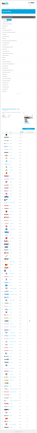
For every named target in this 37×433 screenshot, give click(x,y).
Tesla (10, 164)
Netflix (10, 217)
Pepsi (10, 270)
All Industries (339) (5, 21)
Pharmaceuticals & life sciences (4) (7, 70)
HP (10, 365)
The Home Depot (12, 158)
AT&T (10, 161)
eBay (10, 421)
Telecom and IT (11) (5, 82)
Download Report (28, 128)
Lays (10, 412)
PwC (10, 255)
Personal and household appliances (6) (8, 63)
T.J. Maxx (11, 403)
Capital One (11, 291)
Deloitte (11, 214)
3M (10, 418)
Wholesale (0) (4, 91)
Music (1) (3, 59)
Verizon (11, 152)
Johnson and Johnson (13, 326)
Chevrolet (11, 344)
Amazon (11, 137)
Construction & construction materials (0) (8, 32)
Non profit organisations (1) (6, 61)
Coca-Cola (11, 187)
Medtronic (11, 415)
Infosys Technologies (13, 335)
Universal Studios (12, 332)
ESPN (10, 409)
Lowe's (11, 196)
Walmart (11, 146)
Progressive (11, 347)
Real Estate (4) (4, 74)
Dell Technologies (12, 261)
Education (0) (4, 34)
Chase (11, 208)
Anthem (11, 282)
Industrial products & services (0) (7, 53)
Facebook (11, 149)
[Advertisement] (18, 100)
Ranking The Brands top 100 (7, 17)
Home (3, 8)
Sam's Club (11, 323)
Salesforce (11, 285)
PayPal (11, 279)
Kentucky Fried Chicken (13, 288)
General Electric (12, 273)
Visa (10, 232)
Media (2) (3, 57)
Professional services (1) (6, 72)
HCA (10, 297)
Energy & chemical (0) (5, 36)
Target (10, 226)
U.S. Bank (11, 362)
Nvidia (10, 303)
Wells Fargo (11, 211)
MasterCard (11, 264)
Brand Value (9, 115)
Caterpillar (11, 427)
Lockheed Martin (12, 368)
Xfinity (10, 205)
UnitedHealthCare (12, 202)
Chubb (11, 353)
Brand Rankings (7, 14)
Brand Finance (5, 110)
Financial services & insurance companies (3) (9, 40)
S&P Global (11, 371)
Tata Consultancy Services (13, 294)
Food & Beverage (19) (5, 42)
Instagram (11, 193)
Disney (11, 155)
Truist (10, 394)
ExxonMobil (11, 350)
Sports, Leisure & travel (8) (6, 78)
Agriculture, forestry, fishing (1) (7, 23)
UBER (10, 258)
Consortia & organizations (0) (7, 30)
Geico (10, 329)
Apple (10, 134)
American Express (12, 229)
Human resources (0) (5, 51)
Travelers (11, 397)
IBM (10, 267)
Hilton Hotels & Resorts (13, 341)
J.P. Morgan (11, 223)
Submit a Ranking (19, 8)
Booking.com (11, 406)
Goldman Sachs (12, 300)
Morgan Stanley (12, 338)
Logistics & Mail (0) (5, 55)
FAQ (24, 8)
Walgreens (11, 276)
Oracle (11, 220)
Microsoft (11, 143)
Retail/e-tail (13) (4, 76)
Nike (10, 199)
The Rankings (8, 8)
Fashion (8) (4, 38)
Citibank (11, 190)
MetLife (11, 356)
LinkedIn (11, 359)
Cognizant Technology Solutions (14, 400)
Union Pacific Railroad (13, 424)
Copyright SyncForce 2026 (18, 431)
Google (11, 140)
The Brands (13, 8)
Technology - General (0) (6, 80)
